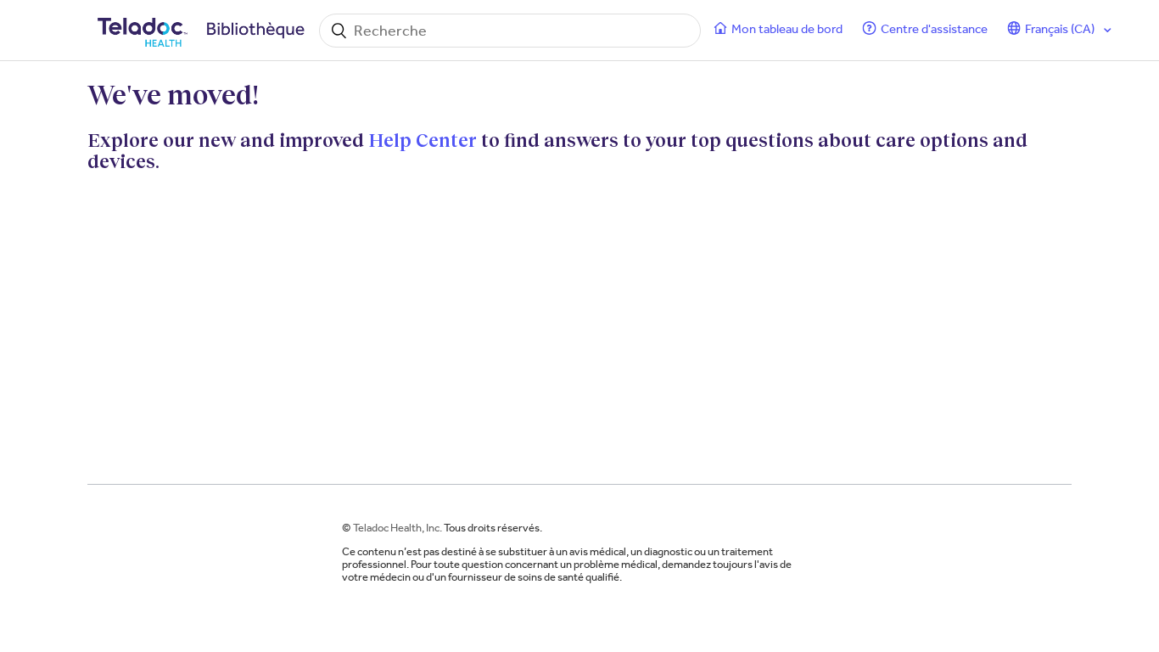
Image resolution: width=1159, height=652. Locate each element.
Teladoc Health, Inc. (397, 527)
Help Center (422, 139)
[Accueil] (204, 30)
